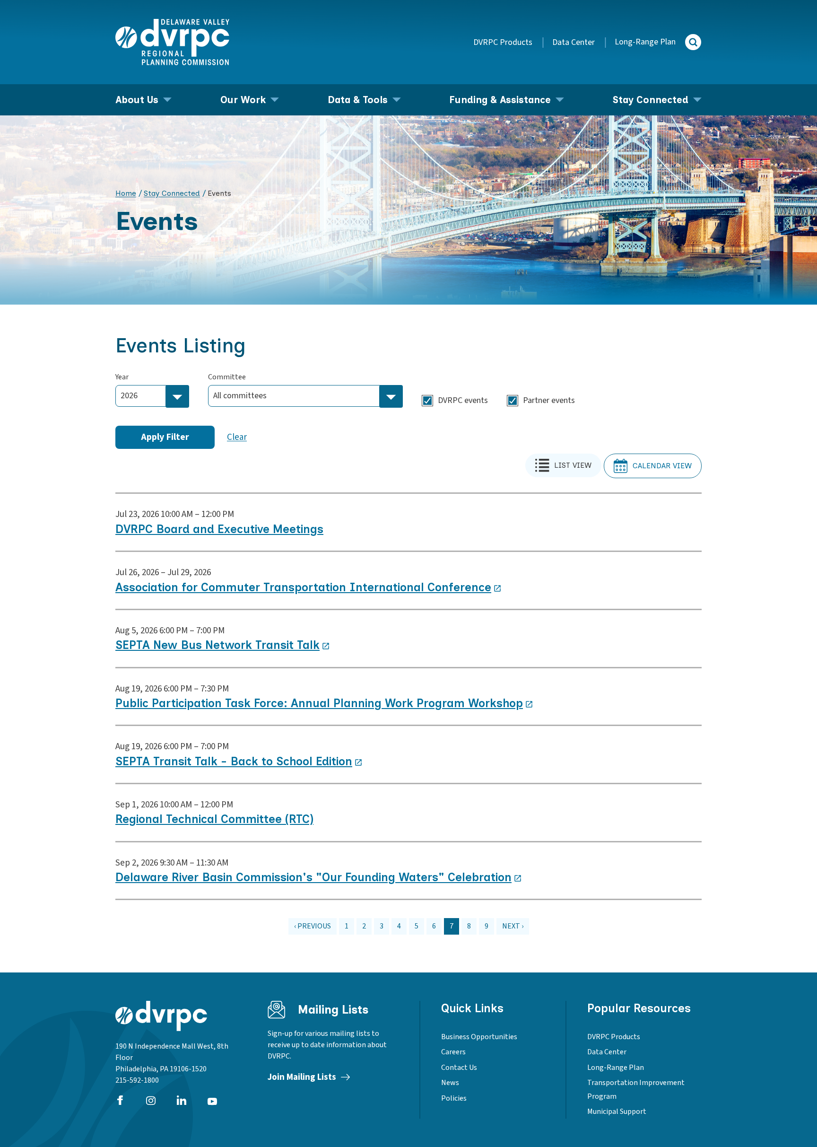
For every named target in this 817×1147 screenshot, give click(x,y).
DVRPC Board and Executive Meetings (219, 529)
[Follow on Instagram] (151, 1100)
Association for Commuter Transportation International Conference (303, 587)
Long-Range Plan (645, 42)
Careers (453, 1052)
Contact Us (459, 1067)
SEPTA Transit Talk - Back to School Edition (233, 761)
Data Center (573, 42)
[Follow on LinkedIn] (181, 1100)
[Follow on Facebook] (120, 1100)
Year (122, 377)
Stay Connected (172, 193)
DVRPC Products (502, 42)
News (450, 1082)
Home (125, 193)
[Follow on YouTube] (212, 1100)
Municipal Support (616, 1111)
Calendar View (662, 465)
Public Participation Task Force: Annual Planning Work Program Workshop (319, 703)
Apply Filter (165, 437)
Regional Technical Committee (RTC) (214, 819)
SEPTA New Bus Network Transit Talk (217, 645)
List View (572, 465)
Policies (454, 1098)
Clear (237, 437)
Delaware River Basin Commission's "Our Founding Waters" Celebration (313, 877)
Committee (227, 377)
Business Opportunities (479, 1037)
